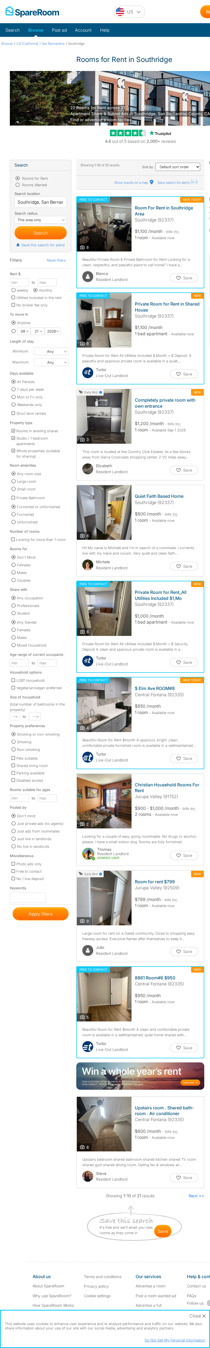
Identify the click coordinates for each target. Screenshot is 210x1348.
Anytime (23, 323)
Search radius (25, 213)
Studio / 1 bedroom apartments (32, 441)
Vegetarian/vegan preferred (39, 688)
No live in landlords (33, 846)
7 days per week (30, 389)
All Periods (26, 382)
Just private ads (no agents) (40, 823)
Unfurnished (27, 522)
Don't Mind (26, 557)
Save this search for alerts (43, 245)
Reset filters (56, 260)
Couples (24, 580)
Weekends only (29, 404)
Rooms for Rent (34, 178)
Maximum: (20, 362)
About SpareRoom (48, 1286)
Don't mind (26, 816)
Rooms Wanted (34, 185)
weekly (22, 290)
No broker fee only (32, 305)
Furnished (25, 514)
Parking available (30, 773)
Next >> (196, 1195)
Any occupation (30, 598)
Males (22, 572)
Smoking (24, 742)
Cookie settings (97, 1295)
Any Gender (27, 622)
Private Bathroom (30, 498)
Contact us (196, 1286)
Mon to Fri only (30, 397)
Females (24, 565)
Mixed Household (31, 645)
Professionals (28, 605)
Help (104, 30)
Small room (26, 489)
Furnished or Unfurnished (38, 507)
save (163, 1231)
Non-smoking (28, 749)
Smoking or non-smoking (38, 734)
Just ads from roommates (38, 831)
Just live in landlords (34, 839)
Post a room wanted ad (156, 1295)
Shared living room (32, 765)
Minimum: (21, 351)
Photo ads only (29, 864)
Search (12, 30)
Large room (26, 481)
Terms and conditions (102, 1276)
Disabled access (29, 780)
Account (83, 30)
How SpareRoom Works (53, 1305)
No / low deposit (30, 878)
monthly (45, 290)
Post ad (59, 30)
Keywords (18, 889)
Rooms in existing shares (37, 431)
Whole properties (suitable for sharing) (38, 453)
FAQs (191, 1295)
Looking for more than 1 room (41, 539)
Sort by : (149, 167)
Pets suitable (26, 758)
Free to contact (29, 871)
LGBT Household (30, 680)
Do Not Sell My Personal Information (175, 1340)
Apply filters (40, 914)
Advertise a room (150, 1286)
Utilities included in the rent (39, 297)
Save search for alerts (174, 182)
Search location (27, 193)
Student (23, 613)
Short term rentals (31, 413)
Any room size (29, 474)
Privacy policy (96, 1286)
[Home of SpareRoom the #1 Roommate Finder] (32, 12)
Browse (35, 30)
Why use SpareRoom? (52, 1295)
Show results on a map (131, 182)
